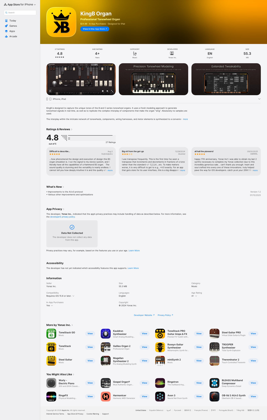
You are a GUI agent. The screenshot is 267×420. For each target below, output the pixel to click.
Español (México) (156, 410)
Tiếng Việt (240, 410)
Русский (177, 410)
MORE (110, 170)
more (185, 119)
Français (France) (201, 410)
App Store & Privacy (75, 414)
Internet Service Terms (55, 414)
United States (141, 410)
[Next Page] (264, 79)
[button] (20, 20)
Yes (48, 305)
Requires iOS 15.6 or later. (58, 296)
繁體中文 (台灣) (253, 410)
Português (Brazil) (226, 410)
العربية (169, 410)
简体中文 (187, 410)
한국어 (213, 410)
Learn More (134, 250)
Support (105, 414)
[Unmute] (107, 91)
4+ (192, 296)
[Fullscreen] (112, 91)
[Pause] (103, 91)
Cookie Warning (93, 414)
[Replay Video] (50, 91)
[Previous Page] (43, 79)
